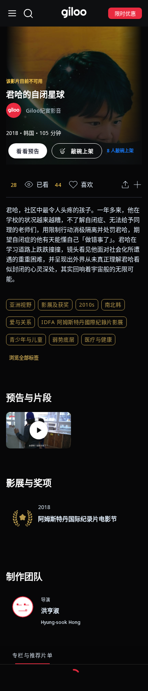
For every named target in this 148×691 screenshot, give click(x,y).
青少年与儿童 (26, 339)
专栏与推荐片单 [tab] (32, 655)
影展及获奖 (55, 304)
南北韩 (113, 304)
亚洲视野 (20, 304)
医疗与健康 (98, 339)
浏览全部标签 (24, 357)
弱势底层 (63, 339)
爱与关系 (20, 322)
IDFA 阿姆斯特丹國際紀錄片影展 (82, 322)
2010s (87, 304)
